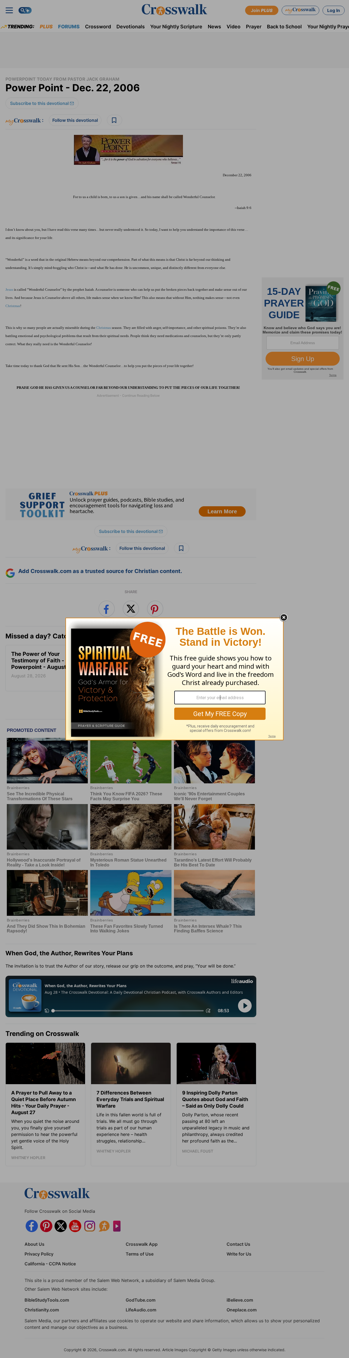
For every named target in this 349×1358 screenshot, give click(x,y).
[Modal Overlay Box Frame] (174, 679)
